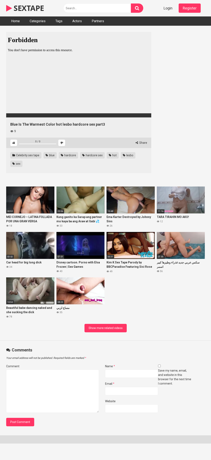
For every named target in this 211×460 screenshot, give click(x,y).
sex (17, 163)
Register (190, 8)
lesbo (129, 155)
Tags (58, 21)
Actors (77, 21)
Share (143, 142)
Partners (98, 21)
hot (114, 155)
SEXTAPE (28, 8)
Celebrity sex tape (27, 155)
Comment (12, 366)
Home (15, 21)
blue (51, 155)
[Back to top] (197, 447)
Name (110, 366)
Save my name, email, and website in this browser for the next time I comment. (174, 377)
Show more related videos (106, 328)
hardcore (70, 155)
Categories (38, 21)
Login (168, 8)
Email (109, 383)
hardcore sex (94, 155)
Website (110, 401)
